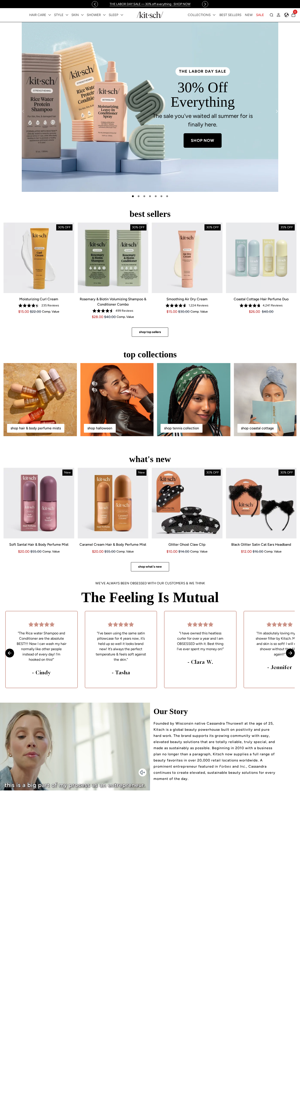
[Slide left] (95, 4)
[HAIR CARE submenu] (49, 15)
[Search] (271, 15)
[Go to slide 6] (161, 196)
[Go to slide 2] (138, 196)
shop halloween (99, 428)
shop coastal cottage (257, 428)
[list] (150, 107)
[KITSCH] (150, 15)
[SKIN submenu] (82, 15)
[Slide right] (205, 4)
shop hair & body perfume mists (36, 428)
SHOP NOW (238, 133)
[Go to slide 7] (167, 196)
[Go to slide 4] (150, 196)
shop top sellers (150, 332)
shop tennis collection (181, 428)
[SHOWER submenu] (104, 15)
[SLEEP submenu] (122, 15)
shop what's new (150, 567)
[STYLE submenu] (67, 15)
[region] (150, 4)
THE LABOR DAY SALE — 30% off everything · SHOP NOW (150, 4)
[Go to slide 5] (156, 196)
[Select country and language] (286, 15)
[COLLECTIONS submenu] (214, 15)
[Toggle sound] (142, 772)
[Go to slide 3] (144, 196)
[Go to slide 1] (133, 196)
